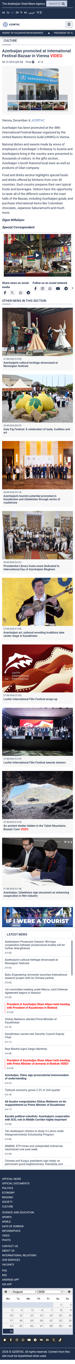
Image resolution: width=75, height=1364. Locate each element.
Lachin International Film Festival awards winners (34, 762)
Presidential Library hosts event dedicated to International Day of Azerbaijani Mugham (31, 567)
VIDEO (6, 1235)
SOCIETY (7, 1201)
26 (31, 1326)
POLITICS (7, 1188)
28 (51, 1326)
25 (20, 1326)
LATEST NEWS (17, 934)
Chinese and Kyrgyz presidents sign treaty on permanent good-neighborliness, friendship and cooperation (34, 1164)
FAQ (4, 1270)
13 (41, 1315)
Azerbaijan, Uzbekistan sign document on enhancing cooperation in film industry (36, 894)
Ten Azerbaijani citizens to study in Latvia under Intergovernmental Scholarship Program (34, 1132)
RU (8, 12)
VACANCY (8, 1264)
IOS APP (7, 1284)
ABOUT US (8, 1250)
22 (60, 1320)
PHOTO (6, 1240)
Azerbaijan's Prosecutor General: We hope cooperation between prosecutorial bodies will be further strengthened (35, 945)
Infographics (11, 1230)
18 (20, 1320)
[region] (39, 1053)
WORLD (6, 1221)
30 (70, 1326)
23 (70, 1320)
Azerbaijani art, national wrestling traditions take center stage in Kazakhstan (33, 634)
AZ (3, 12)
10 (11, 1315)
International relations (19, 1255)
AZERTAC (38, 120)
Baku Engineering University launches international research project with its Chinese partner (36, 976)
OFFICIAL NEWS (11, 1179)
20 (41, 1320)
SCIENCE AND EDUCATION (18, 1212)
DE (17, 12)
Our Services (11, 1259)
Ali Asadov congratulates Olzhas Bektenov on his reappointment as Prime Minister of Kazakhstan (35, 1103)
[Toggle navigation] (68, 24)
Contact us (10, 1246)
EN (12, 12)
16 (70, 1315)
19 (31, 1320)
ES (25, 12)
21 (51, 1320)
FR (21, 12)
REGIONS (7, 1197)
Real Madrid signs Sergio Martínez (26, 1049)
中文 (39, 12)
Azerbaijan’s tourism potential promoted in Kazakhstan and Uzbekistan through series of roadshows (31, 499)
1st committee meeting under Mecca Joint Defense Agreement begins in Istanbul (36, 991)
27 (41, 1326)
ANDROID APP (10, 1279)
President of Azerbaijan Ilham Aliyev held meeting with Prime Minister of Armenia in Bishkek (38, 1062)
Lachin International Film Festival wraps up (30, 699)
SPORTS (7, 1217)
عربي (32, 12)
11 (21, 1315)
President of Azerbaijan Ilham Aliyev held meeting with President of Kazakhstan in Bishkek (38, 1006)
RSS (4, 1275)
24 (11, 1326)
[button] (37, 84)
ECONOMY (8, 1192)
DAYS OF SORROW (13, 1226)
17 (11, 1320)
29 (60, 1326)
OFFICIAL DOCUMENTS (15, 1183)
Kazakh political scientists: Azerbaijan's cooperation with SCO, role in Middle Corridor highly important (37, 1118)
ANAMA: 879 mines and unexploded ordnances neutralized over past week (34, 1147)
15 (60, 1315)
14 (51, 1315)
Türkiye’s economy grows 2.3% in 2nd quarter (32, 1090)
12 (31, 1315)
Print (29, 62)
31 (11, 1331)
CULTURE (10, 40)
